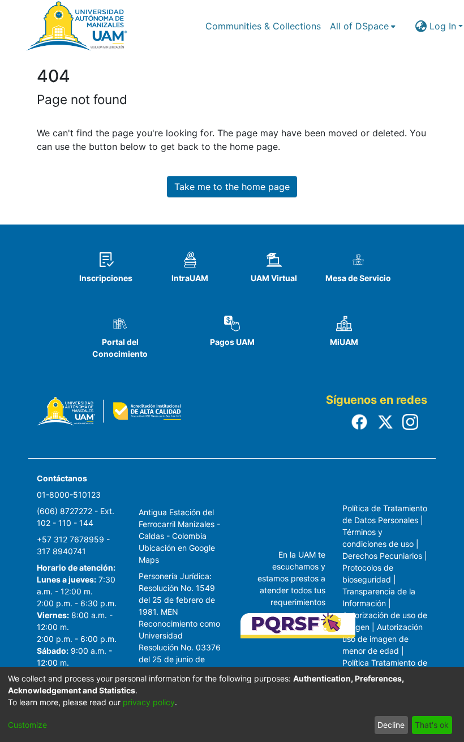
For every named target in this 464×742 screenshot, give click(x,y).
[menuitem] (363, 26)
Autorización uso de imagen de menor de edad (382, 638)
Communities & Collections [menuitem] (263, 26)
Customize (27, 725)
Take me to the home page (232, 186)
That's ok (432, 725)
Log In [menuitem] (442, 26)
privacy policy (149, 702)
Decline (391, 725)
